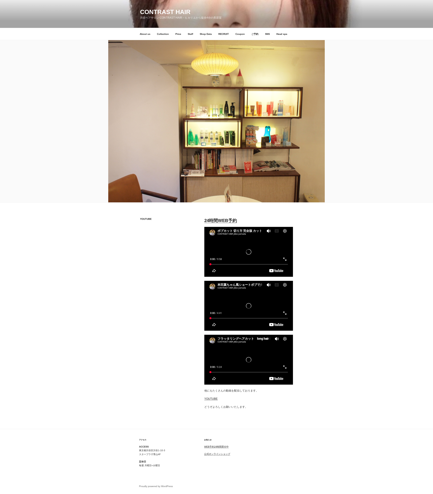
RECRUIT (223, 34)
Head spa (281, 34)
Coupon (240, 34)
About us (145, 34)
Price (178, 34)
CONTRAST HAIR (165, 11)
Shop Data (206, 34)
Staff (190, 34)
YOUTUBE (211, 398)
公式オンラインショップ (217, 454)
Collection (163, 34)
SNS (267, 34)
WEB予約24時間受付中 (216, 446)
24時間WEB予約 (220, 220)
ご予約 (254, 34)
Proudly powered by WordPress (156, 486)
